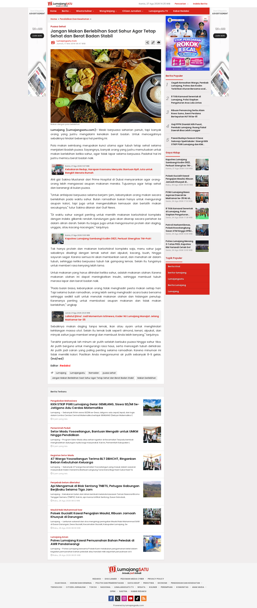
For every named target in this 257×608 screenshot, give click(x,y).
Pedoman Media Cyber (132, 578)
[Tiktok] (137, 598)
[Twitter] (117, 598)
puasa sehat (109, 372)
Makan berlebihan (146, 377)
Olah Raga (60, 583)
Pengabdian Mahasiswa (64, 400)
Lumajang (61, 372)
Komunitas (182, 587)
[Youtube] (130, 598)
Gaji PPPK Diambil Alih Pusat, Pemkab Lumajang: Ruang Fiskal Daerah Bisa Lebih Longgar (188, 127)
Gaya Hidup (133, 583)
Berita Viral (174, 266)
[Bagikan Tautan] (147, 42)
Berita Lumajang (177, 285)
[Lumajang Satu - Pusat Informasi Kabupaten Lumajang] (59, 3)
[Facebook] (111, 598)
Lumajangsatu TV (124, 587)
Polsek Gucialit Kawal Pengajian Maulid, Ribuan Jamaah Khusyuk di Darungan (93, 515)
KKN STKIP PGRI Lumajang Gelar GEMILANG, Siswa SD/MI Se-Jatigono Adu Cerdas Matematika (95, 406)
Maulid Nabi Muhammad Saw (66, 509)
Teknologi (56, 587)
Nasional (105, 587)
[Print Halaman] (158, 42)
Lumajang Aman (59, 537)
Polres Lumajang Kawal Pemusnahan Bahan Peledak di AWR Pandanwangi (92, 542)
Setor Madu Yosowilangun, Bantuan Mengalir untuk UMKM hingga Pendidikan (94, 433)
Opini (112, 591)
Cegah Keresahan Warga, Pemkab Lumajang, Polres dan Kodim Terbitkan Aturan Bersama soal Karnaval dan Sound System (190, 85)
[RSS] (143, 598)
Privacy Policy (156, 578)
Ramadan (94, 372)
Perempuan (167, 587)
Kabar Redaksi (138, 591)
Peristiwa (148, 583)
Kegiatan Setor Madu (62, 455)
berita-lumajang (177, 272)
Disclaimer (111, 578)
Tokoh (93, 587)
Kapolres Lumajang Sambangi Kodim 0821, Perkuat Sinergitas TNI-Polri (108, 238)
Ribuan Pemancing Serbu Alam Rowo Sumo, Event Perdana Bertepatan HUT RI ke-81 (187, 113)
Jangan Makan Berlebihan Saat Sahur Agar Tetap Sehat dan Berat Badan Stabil (93, 377)
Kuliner (153, 587)
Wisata (141, 587)
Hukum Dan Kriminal (81, 583)
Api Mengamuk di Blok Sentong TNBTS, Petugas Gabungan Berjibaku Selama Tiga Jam (95, 488)
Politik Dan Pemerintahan (109, 583)
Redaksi (97, 578)
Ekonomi (162, 583)
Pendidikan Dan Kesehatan (185, 583)
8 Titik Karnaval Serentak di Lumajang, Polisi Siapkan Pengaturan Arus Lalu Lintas (186, 99)
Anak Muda (198, 587)
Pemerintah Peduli (60, 428)
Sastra (123, 591)
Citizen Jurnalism (76, 587)
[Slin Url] (153, 42)
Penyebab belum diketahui (65, 482)
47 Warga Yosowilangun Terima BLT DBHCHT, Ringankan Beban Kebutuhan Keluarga (93, 460)
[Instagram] (124, 598)
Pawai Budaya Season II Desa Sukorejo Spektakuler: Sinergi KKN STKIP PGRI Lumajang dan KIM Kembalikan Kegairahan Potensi (189, 141)
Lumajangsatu (77, 372)
